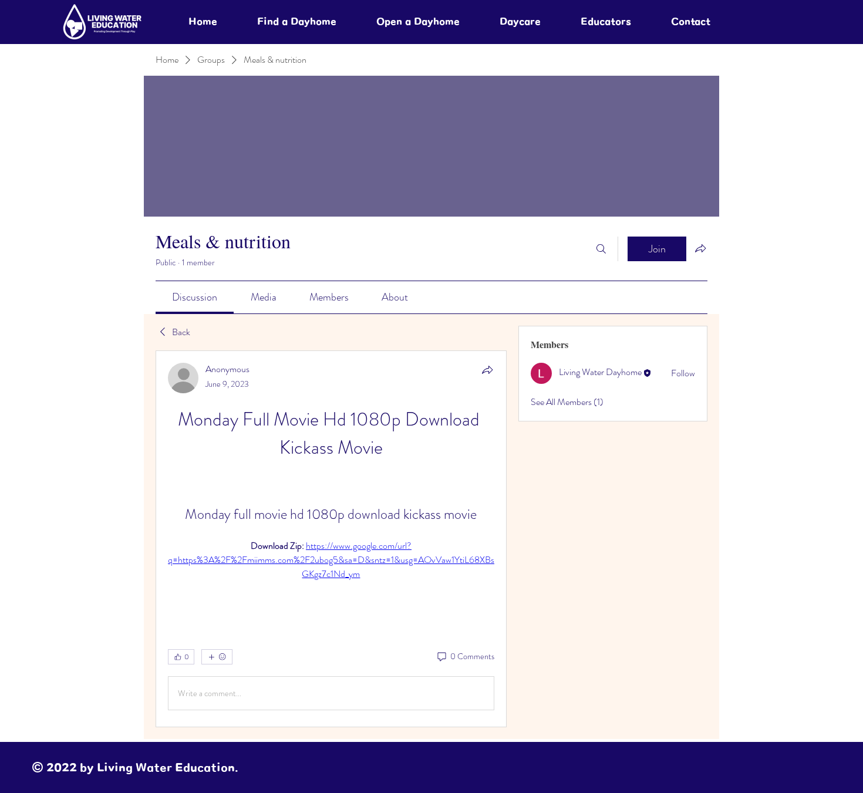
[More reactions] (216, 656)
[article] (331, 538)
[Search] (601, 249)
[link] (194, 297)
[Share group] (700, 248)
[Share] (487, 370)
